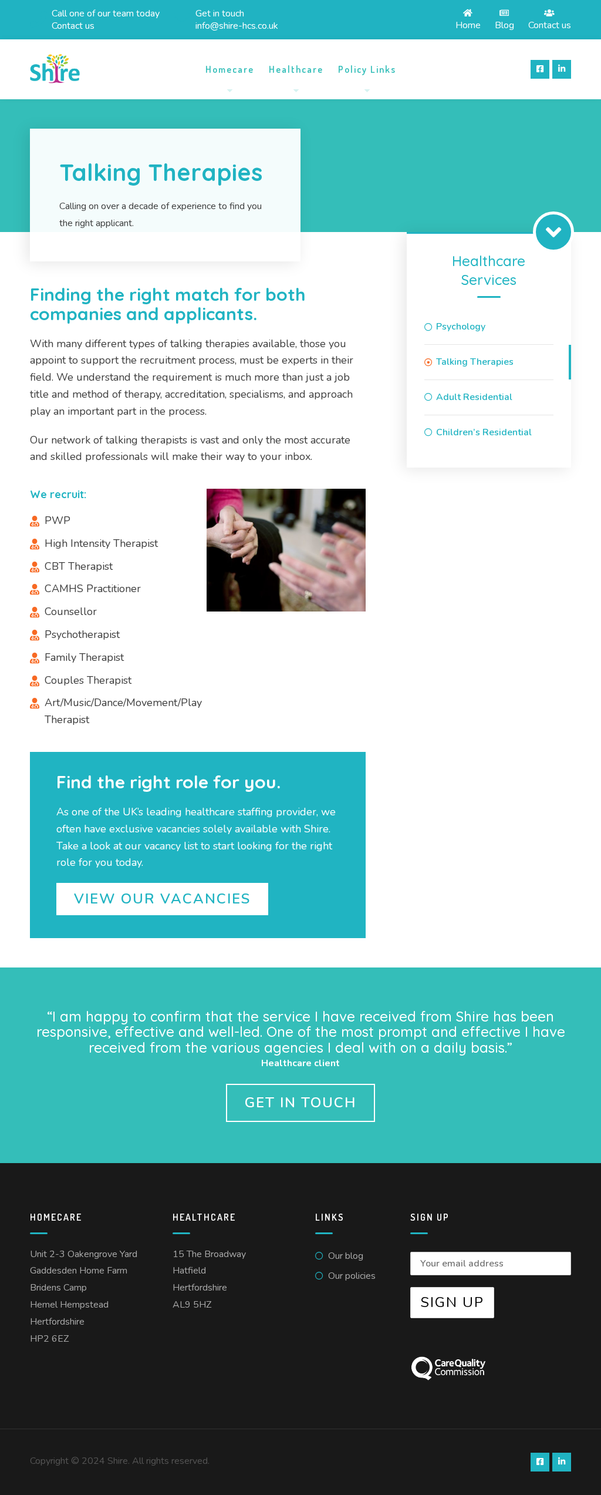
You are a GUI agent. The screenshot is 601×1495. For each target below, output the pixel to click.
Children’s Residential (484, 432)
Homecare (229, 69)
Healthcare (296, 69)
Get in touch (300, 1102)
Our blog (345, 1255)
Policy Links (367, 69)
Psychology (460, 326)
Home (468, 24)
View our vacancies (162, 898)
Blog (504, 24)
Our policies (352, 1275)
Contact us (549, 24)
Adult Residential (474, 397)
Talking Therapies (475, 361)
